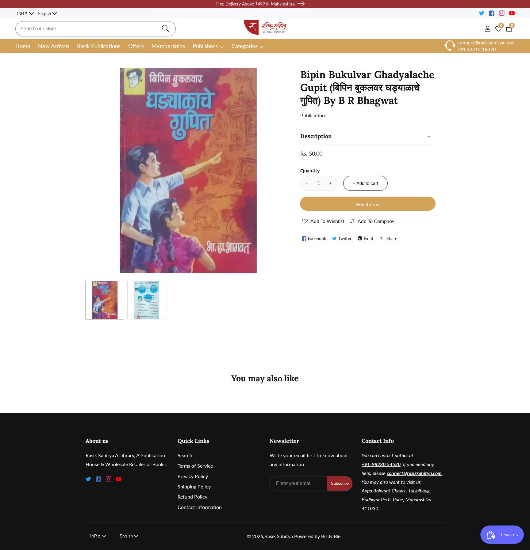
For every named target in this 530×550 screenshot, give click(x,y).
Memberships (168, 46)
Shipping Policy (194, 486)
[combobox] (95, 28)
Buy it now (367, 204)
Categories (245, 46)
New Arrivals (53, 46)
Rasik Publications (99, 46)
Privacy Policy (193, 476)
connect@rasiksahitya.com (414, 473)
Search (185, 455)
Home (22, 46)
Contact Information (200, 507)
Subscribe (340, 483)
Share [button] (391, 238)
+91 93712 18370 (476, 49)
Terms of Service (195, 466)
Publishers (205, 46)
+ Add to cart (365, 183)
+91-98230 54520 (381, 464)
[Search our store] (165, 28)
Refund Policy (192, 496)
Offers (136, 46)
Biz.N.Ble (330, 536)
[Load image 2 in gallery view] (146, 300)
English (45, 13)
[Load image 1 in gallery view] (105, 300)
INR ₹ (23, 13)
